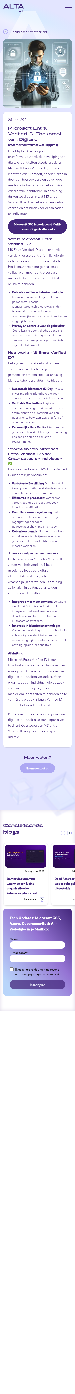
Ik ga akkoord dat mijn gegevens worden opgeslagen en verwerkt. (37, 971)
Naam (14, 939)
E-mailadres (19, 953)
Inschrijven (37, 985)
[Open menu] (68, 7)
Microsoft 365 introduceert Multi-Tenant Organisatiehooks (37, 226)
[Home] (13, 8)
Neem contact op (37, 768)
